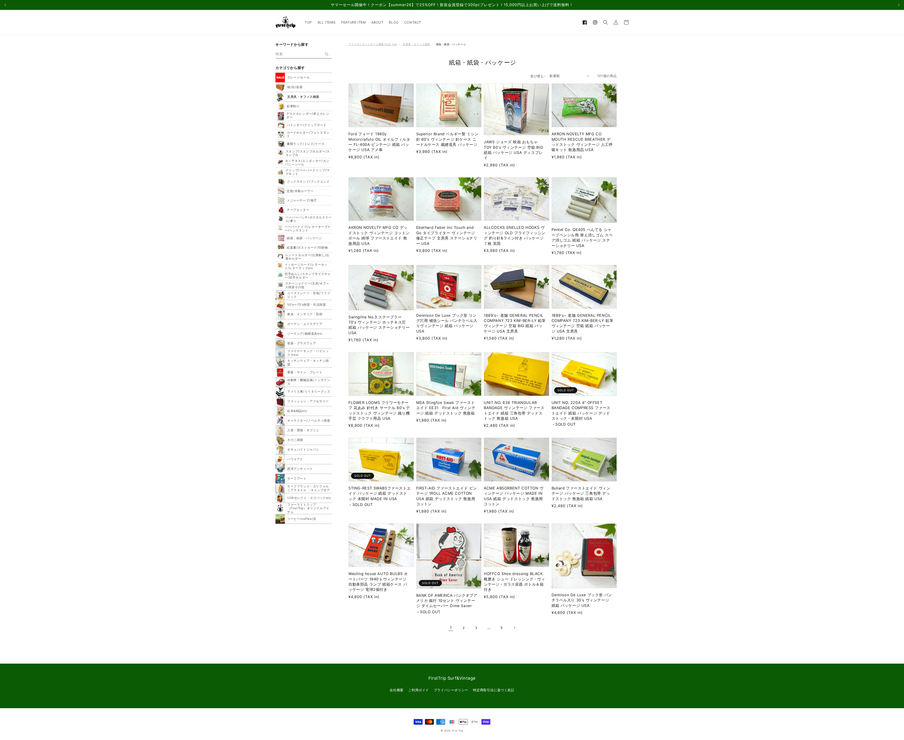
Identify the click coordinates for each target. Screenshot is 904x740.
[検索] (327, 54)
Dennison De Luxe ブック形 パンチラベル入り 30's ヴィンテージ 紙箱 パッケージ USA (582, 600)
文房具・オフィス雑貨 (416, 44)
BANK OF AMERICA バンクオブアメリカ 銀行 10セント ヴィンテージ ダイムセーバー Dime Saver (446, 600)
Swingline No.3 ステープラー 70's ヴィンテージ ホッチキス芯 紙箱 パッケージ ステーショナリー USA (379, 325)
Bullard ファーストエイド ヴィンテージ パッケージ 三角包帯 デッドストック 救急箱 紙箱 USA (581, 493)
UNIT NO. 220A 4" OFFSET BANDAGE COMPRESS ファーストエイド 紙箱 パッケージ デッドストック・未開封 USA (581, 410)
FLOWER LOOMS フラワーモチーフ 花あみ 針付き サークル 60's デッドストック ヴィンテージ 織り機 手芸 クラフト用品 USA (379, 410)
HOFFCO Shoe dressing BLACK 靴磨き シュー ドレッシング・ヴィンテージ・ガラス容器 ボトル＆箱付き (514, 581)
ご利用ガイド (418, 690)
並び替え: (537, 76)
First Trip (457, 730)
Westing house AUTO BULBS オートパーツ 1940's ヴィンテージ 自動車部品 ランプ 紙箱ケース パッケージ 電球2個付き (378, 581)
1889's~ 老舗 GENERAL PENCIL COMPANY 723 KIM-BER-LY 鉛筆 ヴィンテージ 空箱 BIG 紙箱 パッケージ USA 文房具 (515, 323)
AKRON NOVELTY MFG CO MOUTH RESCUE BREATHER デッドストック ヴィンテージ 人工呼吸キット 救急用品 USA (582, 142)
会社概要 (396, 690)
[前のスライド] (5, 5)
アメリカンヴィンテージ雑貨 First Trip (372, 44)
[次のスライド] (899, 5)
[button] (605, 22)
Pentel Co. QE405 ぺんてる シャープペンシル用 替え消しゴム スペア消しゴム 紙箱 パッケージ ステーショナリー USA (582, 237)
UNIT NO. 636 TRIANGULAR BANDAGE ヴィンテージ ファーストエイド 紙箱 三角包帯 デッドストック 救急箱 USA (514, 410)
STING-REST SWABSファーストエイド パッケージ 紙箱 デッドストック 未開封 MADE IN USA (379, 493)
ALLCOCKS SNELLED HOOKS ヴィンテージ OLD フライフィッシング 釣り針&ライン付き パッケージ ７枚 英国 (514, 235)
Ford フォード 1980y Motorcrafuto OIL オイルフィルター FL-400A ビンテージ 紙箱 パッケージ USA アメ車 (379, 142)
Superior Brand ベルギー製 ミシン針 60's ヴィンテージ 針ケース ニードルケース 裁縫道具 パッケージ (447, 139)
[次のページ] (514, 627)
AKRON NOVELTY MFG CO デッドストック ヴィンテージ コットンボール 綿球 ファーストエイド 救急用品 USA (379, 235)
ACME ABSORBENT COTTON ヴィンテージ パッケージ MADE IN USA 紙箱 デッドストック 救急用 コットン (514, 496)
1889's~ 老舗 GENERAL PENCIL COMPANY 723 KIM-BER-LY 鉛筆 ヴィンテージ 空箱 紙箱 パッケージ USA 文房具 (582, 323)
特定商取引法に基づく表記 (493, 690)
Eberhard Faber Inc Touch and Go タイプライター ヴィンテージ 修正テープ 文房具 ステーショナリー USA (446, 235)
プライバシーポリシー (451, 690)
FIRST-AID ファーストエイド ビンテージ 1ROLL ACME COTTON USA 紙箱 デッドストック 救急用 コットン (446, 496)
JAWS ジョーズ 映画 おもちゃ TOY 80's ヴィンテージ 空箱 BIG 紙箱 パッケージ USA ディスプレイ (513, 150)
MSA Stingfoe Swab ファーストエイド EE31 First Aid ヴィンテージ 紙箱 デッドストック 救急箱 (446, 407)
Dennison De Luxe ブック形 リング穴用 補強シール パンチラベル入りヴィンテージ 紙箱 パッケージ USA (446, 323)
